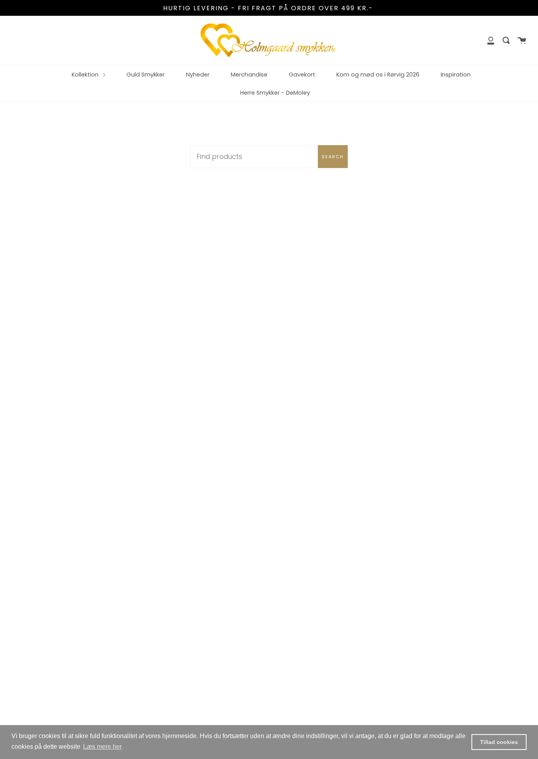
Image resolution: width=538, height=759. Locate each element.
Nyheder (198, 75)
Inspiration (456, 75)
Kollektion (86, 75)
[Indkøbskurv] (522, 40)
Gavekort (302, 75)
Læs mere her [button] (102, 746)
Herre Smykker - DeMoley (275, 93)
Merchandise (249, 75)
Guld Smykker (145, 75)
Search (333, 156)
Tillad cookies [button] (499, 742)
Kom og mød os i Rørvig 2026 (377, 75)
